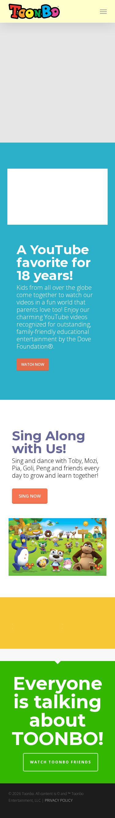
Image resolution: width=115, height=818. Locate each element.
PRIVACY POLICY (59, 800)
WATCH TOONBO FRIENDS (60, 762)
